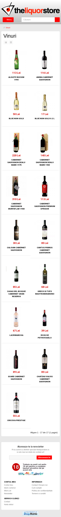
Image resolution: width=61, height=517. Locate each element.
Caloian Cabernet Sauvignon (16, 249)
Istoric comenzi (10, 488)
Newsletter (8, 493)
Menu (9, 19)
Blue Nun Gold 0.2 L (45, 118)
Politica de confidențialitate (42, 491)
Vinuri (8, 28)
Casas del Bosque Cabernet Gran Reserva (16, 293)
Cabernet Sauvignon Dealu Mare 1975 (16, 162)
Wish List (7, 491)
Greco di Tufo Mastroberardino (44, 292)
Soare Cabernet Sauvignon (16, 377)
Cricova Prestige (16, 420)
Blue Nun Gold (16, 118)
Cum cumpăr (37, 488)
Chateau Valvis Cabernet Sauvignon (45, 379)
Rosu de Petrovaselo (45, 336)
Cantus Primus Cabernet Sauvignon (44, 250)
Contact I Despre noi (40, 485)
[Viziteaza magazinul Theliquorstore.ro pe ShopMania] (30, 513)
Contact (7, 502)
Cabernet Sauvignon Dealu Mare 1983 (45, 162)
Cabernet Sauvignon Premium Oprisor (44, 206)
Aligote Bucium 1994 (16, 78)
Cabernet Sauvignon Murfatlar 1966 (16, 206)
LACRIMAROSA (16, 335)
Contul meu (8, 485)
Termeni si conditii (39, 493)
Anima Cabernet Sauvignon (44, 78)
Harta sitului (8, 504)
